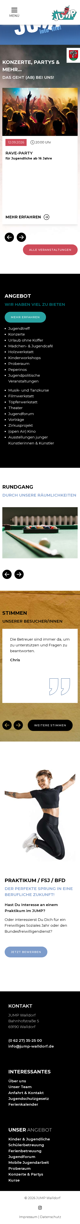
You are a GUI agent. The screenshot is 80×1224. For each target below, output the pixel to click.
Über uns (17, 1081)
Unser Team (20, 1087)
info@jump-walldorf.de (31, 1046)
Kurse (14, 1180)
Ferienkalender (23, 1104)
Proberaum (19, 1168)
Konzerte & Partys (25, 1174)
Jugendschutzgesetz (28, 1098)
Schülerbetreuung (26, 1145)
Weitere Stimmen (50, 725)
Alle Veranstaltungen (50, 250)
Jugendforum (21, 1156)
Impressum (28, 1217)
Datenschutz (50, 1217)
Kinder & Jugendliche (29, 1139)
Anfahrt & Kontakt (26, 1093)
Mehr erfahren (23, 217)
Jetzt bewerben (26, 952)
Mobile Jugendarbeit (28, 1162)
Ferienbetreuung (25, 1151)
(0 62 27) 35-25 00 (25, 1040)
